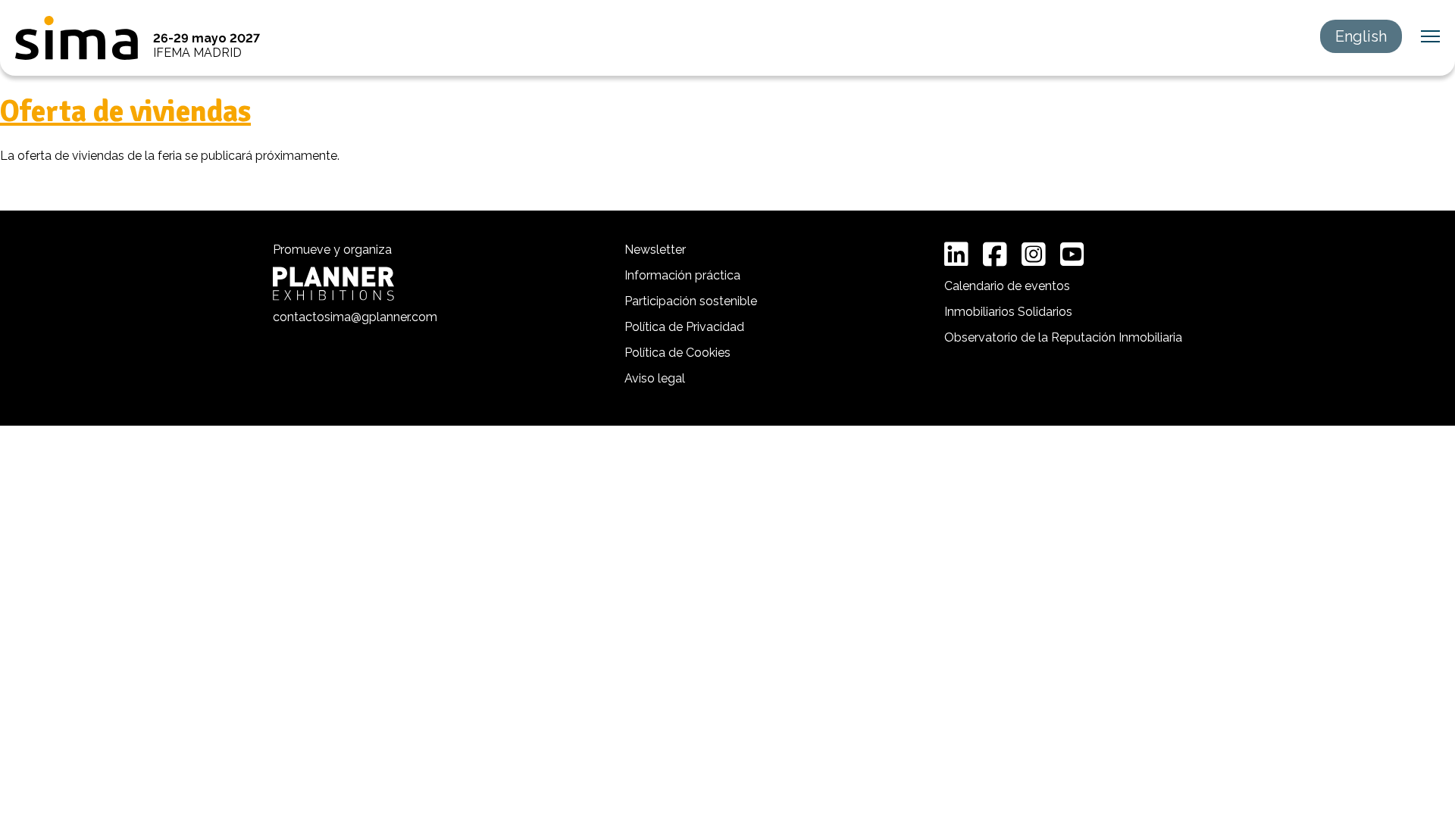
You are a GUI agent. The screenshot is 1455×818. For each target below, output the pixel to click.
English (1361, 36)
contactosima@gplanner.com (355, 317)
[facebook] (995, 254)
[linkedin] (956, 254)
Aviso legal (654, 378)
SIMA (76, 38)
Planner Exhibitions (333, 284)
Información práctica (682, 275)
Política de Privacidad (684, 327)
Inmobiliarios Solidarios (1008, 311)
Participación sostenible (690, 301)
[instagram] (1034, 254)
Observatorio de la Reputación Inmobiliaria (1063, 337)
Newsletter (655, 249)
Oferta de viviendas (125, 111)
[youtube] (1072, 254)
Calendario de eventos (1007, 286)
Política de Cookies (677, 352)
